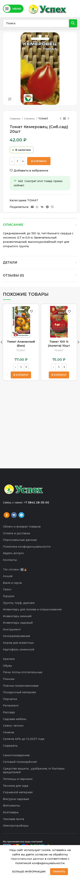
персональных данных (27, 858)
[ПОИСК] (73, 23)
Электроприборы (15, 825)
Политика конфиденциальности (26, 546)
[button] (21, 374)
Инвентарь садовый (18, 622)
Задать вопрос (13, 553)
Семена (29, 118)
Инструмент (12, 629)
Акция (7, 576)
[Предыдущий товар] (61, 119)
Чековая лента (13, 819)
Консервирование (16, 636)
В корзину (39, 161)
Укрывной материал (18, 792)
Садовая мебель (14, 719)
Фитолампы (11, 805)
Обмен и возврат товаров (22, 526)
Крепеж (9, 659)
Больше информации (28, 871)
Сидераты (10, 745)
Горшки (8, 596)
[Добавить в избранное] (31, 311)
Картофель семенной (18, 649)
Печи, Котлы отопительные (22, 672)
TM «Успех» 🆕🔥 (15, 569)
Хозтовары (10, 812)
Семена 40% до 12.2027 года (23, 739)
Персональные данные (20, 540)
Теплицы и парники (17, 779)
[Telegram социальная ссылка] (47, 206)
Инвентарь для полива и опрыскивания (32, 609)
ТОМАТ (43, 118)
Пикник (9, 679)
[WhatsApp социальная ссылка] (37, 206)
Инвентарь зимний (17, 616)
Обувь (7, 665)
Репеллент (11, 705)
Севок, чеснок (13, 725)
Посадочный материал (19, 692)
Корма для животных (18, 642)
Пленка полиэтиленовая (20, 685)
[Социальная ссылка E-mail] (32, 206)
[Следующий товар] (68, 119)
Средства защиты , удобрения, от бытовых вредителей (34, 770)
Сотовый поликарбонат (20, 762)
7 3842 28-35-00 (37, 502)
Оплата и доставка (16, 533)
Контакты (10, 560)
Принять (59, 871)
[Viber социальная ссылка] (52, 206)
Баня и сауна (12, 583)
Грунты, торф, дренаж (19, 603)
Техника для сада (15, 785)
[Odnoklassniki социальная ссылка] (7, 515)
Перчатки (10, 699)
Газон (7, 589)
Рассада (9, 712)
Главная (15, 118)
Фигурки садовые (16, 799)
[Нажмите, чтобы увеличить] (10, 99)
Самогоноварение (16, 755)
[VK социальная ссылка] (42, 206)
